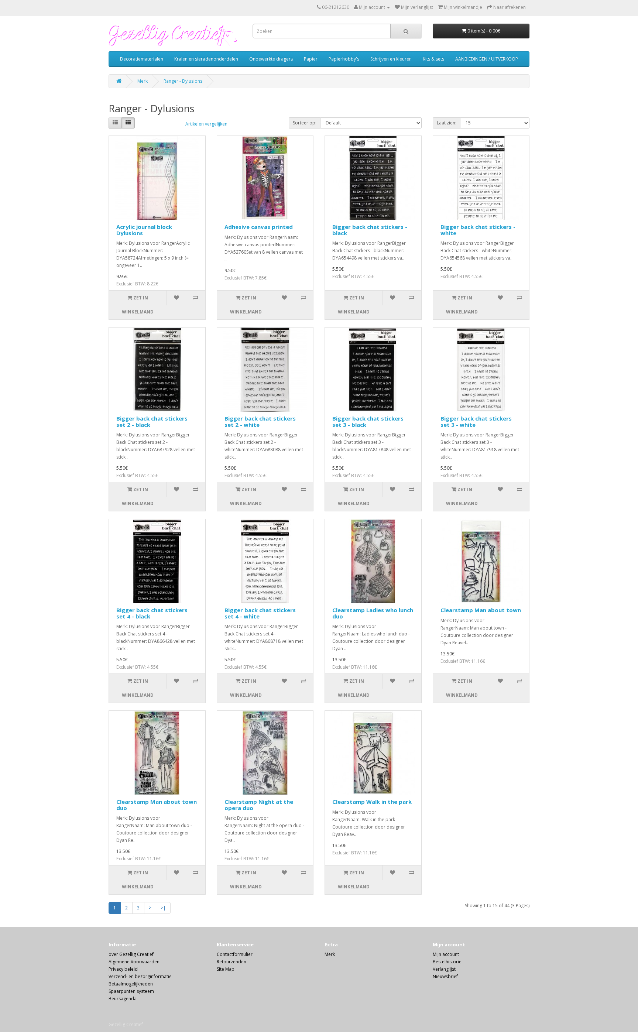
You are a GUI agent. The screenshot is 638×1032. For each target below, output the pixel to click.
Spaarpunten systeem (131, 991)
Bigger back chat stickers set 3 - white (476, 421)
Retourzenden (231, 962)
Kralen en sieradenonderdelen (206, 59)
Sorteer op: (304, 123)
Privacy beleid (123, 969)
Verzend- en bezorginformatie (140, 976)
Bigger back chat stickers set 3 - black (368, 421)
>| (163, 908)
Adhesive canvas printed (258, 226)
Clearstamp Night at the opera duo (258, 805)
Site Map (225, 969)
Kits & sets (433, 59)
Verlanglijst (444, 969)
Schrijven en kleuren (391, 59)
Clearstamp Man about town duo (156, 805)
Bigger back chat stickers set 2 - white (260, 421)
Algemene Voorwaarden (134, 962)
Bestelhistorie (447, 962)
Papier (311, 59)
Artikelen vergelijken (206, 124)
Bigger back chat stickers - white (477, 230)
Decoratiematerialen (141, 59)
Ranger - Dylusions (183, 81)
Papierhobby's (344, 59)
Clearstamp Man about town (480, 610)
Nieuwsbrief (445, 976)
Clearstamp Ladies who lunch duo (372, 613)
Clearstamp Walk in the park (372, 801)
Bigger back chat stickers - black (369, 230)
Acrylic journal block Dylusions (144, 230)
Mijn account (446, 954)
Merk (142, 81)
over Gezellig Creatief (131, 954)
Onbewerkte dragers (271, 59)
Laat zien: (446, 123)
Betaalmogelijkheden (131, 984)
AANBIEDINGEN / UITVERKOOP (486, 59)
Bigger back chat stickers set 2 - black (152, 421)
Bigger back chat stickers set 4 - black (152, 613)
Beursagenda (123, 998)
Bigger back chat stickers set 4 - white (260, 613)
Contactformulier (235, 954)
